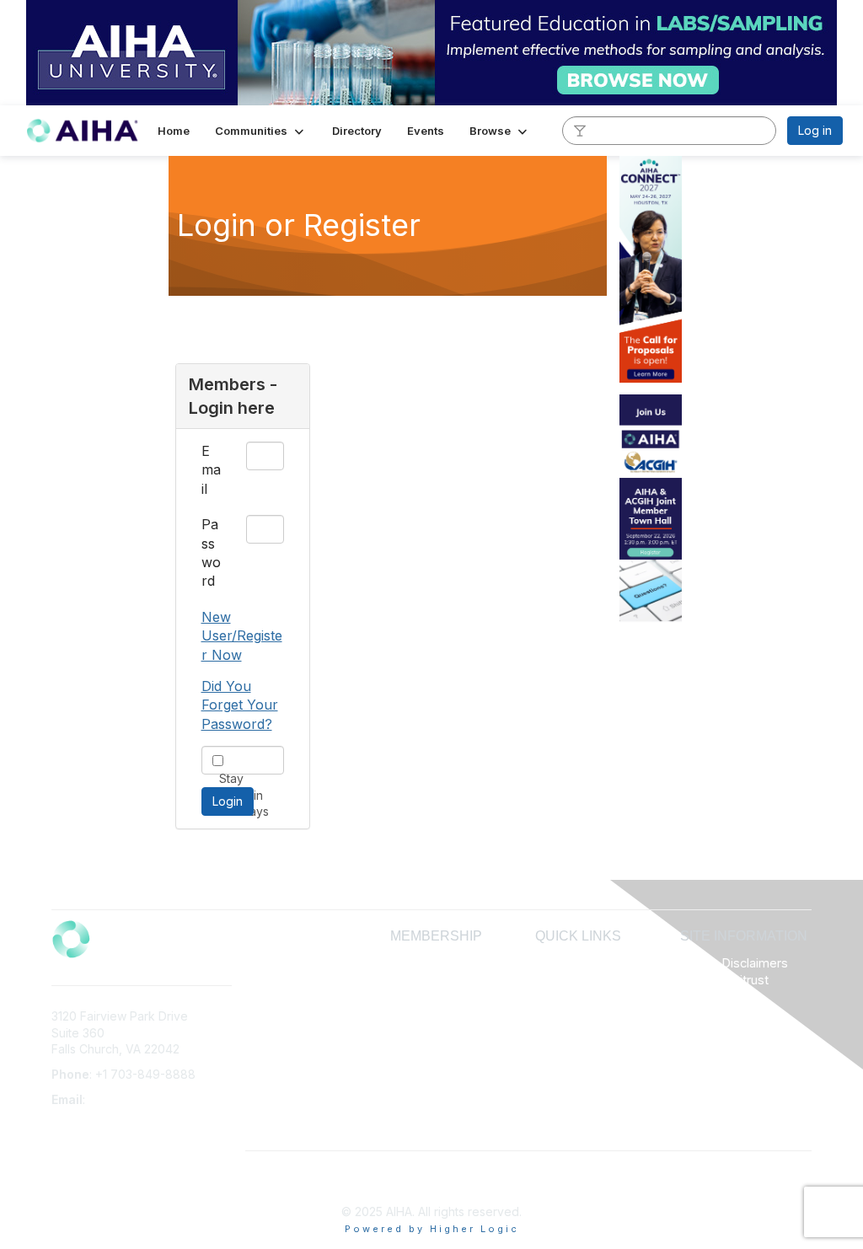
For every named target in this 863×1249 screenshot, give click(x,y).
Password (211, 552)
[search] (580, 129)
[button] (260, 130)
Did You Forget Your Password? (239, 705)
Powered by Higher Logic (432, 1229)
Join (402, 963)
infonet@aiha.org (136, 1099)
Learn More (422, 996)
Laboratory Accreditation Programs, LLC (575, 1012)
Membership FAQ (437, 979)
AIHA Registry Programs (601, 1078)
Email (211, 469)
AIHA (548, 963)
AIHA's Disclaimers (734, 963)
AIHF (547, 979)
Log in (815, 130)
